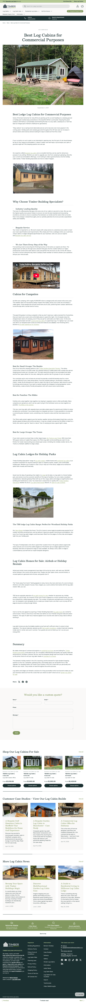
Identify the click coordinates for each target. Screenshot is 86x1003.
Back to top (43, 933)
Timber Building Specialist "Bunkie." (50, 368)
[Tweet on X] (19, 682)
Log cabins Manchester (37, 482)
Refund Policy (32, 967)
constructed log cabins (38, 321)
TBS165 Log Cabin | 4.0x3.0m (50, 774)
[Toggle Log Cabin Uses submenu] (23, 11)
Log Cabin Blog (43, 29)
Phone (14, 707)
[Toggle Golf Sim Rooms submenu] (51, 11)
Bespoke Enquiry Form (9, 14)
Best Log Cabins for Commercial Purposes (20, 22)
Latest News (47, 968)
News (8, 22)
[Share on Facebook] (23, 682)
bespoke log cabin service (23, 235)
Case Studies (48, 952)
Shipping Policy (32, 970)
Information (20, 14)
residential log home (47, 650)
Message (15, 715)
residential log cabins (63, 461)
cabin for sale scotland (58, 482)
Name (14, 699)
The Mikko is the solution (26, 405)
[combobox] (46, 6)
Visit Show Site (67, 1)
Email (45, 699)
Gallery (46, 958)
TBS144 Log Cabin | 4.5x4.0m (71, 774)
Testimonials (47, 983)
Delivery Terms (32, 949)
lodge (44, 475)
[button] (82, 6)
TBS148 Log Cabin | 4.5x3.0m (29, 774)
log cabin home (58, 612)
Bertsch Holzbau (49, 946)
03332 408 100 (67, 951)
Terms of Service (33, 973)
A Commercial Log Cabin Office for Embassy (69, 823)
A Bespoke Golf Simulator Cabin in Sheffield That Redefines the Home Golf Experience (14, 825)
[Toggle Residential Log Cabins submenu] (39, 11)
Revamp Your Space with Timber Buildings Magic (14, 886)
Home (4, 22)
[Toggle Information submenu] (24, 14)
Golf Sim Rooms (45, 11)
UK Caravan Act (32, 976)
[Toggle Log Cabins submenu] (10, 11)
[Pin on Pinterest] (26, 682)
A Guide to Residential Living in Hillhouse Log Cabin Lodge (70, 887)
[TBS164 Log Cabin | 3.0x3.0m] (12, 762)
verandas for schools (49, 656)
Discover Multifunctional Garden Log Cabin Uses (41, 887)
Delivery (46, 955)
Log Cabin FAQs (32, 957)
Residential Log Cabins (31, 11)
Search (46, 980)
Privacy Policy (32, 964)
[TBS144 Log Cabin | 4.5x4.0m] (74, 762)
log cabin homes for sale (40, 595)
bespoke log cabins (31, 153)
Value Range (19, 530)
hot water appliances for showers (29, 324)
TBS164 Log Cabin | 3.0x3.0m (9, 774)
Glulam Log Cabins (49, 962)
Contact (46, 949)
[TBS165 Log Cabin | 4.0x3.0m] (53, 762)
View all (81, 751)
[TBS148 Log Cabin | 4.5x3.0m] (33, 762)
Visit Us (64, 945)
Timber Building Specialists (12, 996)
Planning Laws (32, 960)
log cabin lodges (40, 461)
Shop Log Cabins (78, 1)
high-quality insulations (49, 628)
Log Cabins (6, 11)
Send (16, 733)
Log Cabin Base (48, 971)
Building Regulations (34, 946)
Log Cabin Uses (17, 11)
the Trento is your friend (54, 438)
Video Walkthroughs (50, 986)
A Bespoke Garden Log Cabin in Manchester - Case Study (41, 824)
